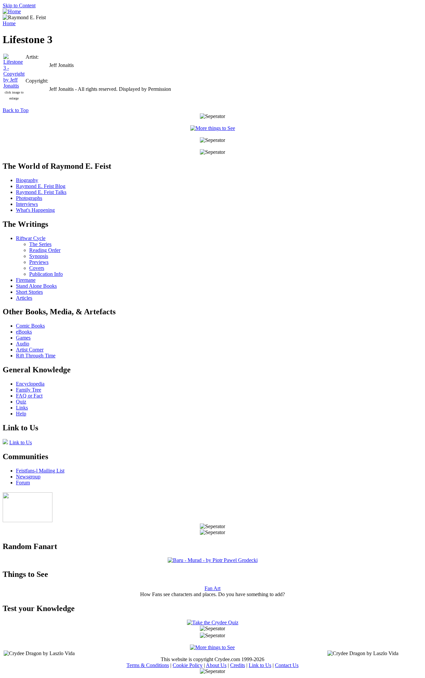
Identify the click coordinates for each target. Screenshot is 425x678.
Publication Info (46, 274)
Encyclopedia (30, 384)
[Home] (12, 11)
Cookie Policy (188, 665)
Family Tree (28, 390)
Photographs (29, 198)
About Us (216, 665)
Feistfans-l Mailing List (40, 470)
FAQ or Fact (29, 396)
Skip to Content (19, 5)
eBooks (24, 332)
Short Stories (29, 292)
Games (23, 337)
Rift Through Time (35, 355)
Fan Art (212, 588)
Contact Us (286, 665)
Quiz (21, 401)
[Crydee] (27, 520)
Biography (27, 180)
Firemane (26, 280)
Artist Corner (29, 349)
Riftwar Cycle (30, 238)
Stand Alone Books (36, 286)
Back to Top (16, 110)
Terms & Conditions (148, 665)
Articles (24, 298)
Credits (237, 665)
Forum (23, 482)
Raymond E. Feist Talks (41, 192)
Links (22, 407)
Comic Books (30, 326)
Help (21, 413)
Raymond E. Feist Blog (40, 186)
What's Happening (35, 210)
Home (9, 23)
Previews (38, 262)
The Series (40, 244)
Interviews (27, 204)
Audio (22, 343)
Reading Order (44, 250)
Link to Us (20, 442)
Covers (36, 268)
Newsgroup (28, 476)
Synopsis (38, 256)
